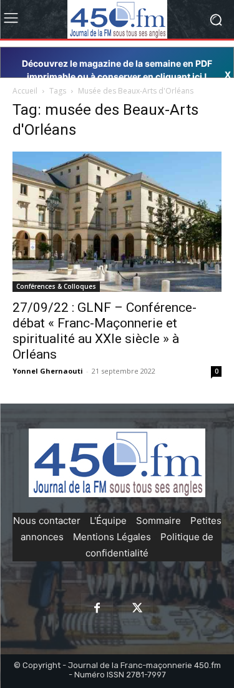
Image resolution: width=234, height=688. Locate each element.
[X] (137, 608)
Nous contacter (46, 520)
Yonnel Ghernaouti (47, 370)
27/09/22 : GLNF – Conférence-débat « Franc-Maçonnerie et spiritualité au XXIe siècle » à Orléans (104, 331)
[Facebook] (96, 608)
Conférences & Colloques (56, 286)
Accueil (24, 90)
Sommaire (158, 520)
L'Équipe (108, 520)
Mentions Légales (112, 537)
